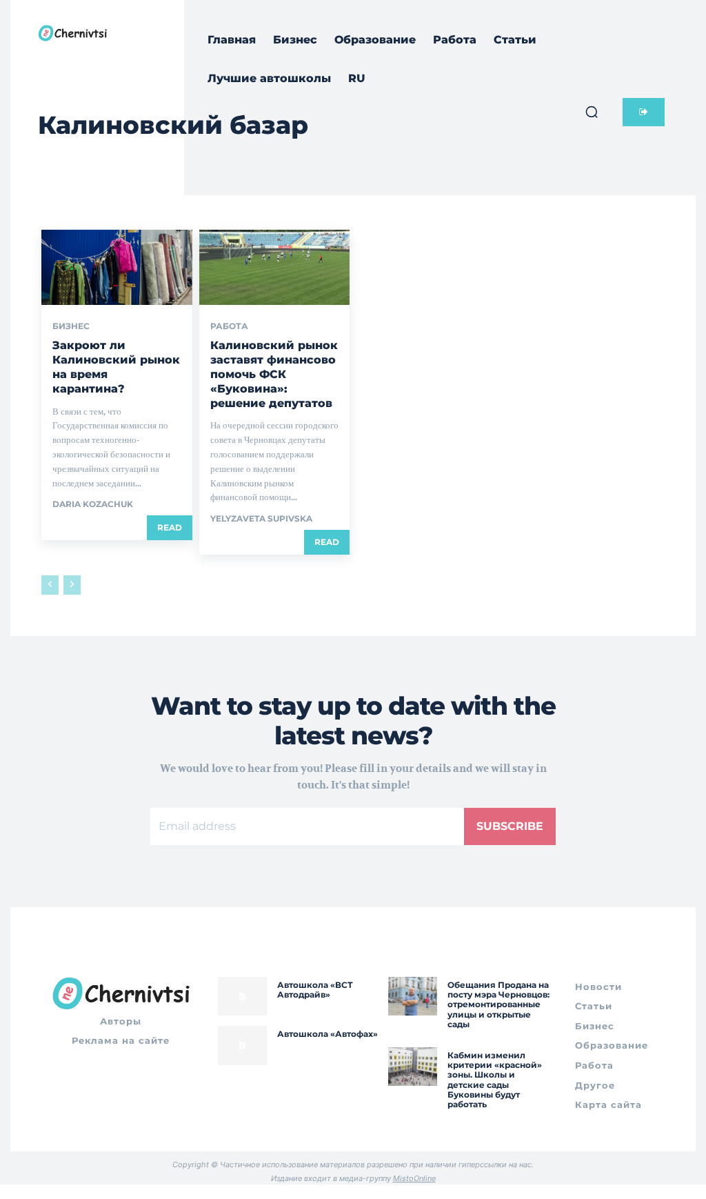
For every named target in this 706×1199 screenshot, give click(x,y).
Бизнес (71, 326)
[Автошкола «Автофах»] (242, 1045)
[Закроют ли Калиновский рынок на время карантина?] (116, 267)
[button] (591, 111)
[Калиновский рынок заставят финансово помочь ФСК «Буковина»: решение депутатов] (274, 267)
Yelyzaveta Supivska (261, 518)
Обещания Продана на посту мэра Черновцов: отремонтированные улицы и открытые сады (498, 1005)
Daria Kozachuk (92, 504)
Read (169, 527)
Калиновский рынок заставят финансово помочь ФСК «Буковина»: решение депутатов (274, 374)
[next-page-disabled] (72, 585)
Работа (229, 326)
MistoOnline (414, 1178)
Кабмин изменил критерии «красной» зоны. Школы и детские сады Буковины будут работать (494, 1080)
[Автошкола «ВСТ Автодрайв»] (242, 996)
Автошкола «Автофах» (327, 1034)
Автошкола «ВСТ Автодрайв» (315, 990)
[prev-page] (50, 585)
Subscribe (509, 826)
